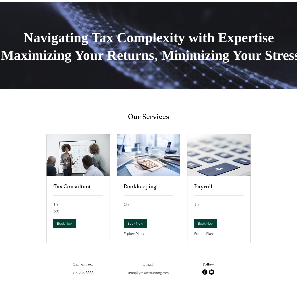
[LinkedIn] (211, 272)
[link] (78, 186)
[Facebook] (204, 272)
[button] (64, 223)
